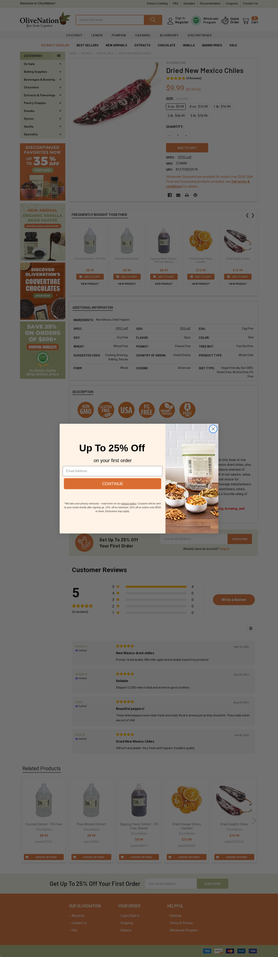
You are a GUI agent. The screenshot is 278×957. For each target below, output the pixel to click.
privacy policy (128, 503)
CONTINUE (112, 483)
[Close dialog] (213, 428)
